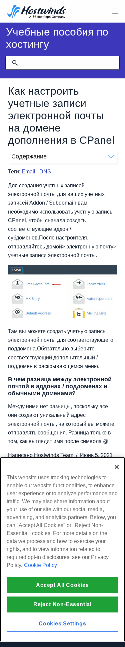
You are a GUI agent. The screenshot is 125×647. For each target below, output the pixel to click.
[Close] (116, 467)
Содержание (29, 156)
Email (28, 171)
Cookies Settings (62, 623)
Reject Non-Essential (62, 604)
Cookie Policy (40, 565)
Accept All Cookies (62, 585)
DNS (45, 171)
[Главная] (37, 12)
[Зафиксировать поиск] (15, 62)
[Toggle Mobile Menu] (115, 11)
